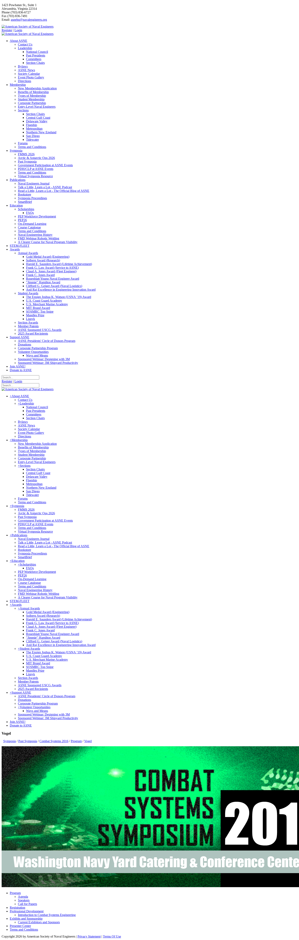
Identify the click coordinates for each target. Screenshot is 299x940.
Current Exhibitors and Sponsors (39, 922)
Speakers (23, 900)
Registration (17, 907)
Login (18, 30)
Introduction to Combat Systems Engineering (47, 915)
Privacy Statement (89, 936)
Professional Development (27, 911)
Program (15, 893)
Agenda (23, 896)
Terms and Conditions (24, 929)
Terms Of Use (112, 936)
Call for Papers (27, 904)
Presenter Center (20, 926)
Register (7, 30)
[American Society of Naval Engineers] (27, 26)
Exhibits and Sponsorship (26, 918)
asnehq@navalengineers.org (29, 19)
